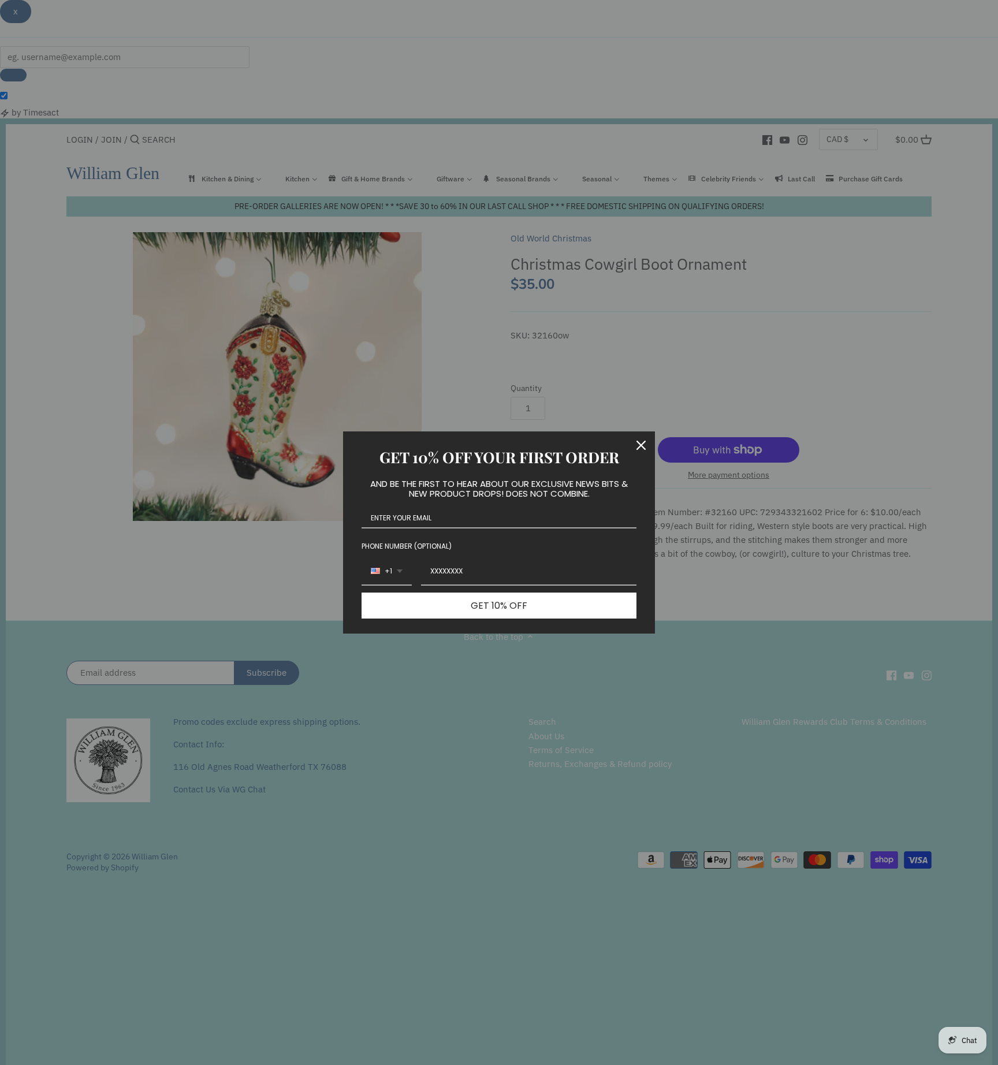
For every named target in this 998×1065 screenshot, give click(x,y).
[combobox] (387, 572)
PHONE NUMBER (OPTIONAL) (407, 546)
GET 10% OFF (499, 605)
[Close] (641, 445)
